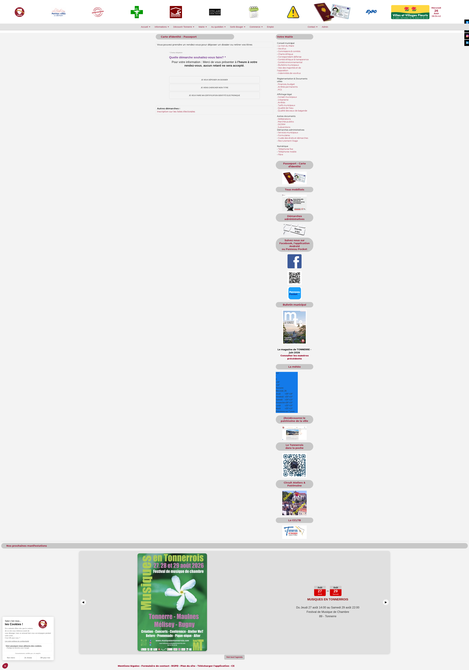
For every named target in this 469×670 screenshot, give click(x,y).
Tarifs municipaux (286, 105)
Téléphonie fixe (285, 149)
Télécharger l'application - (214, 666)
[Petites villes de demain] (58, 12)
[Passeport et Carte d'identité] (294, 178)
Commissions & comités (289, 51)
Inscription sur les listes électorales (176, 111)
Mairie (202, 27)
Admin (325, 27)
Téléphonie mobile (287, 152)
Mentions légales (128, 666)
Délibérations (284, 119)
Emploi (270, 27)
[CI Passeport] (332, 12)
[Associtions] (98, 12)
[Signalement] (293, 12)
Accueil (144, 27)
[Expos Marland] (371, 12)
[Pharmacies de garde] (137, 12)
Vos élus (282, 49)
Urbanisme (283, 100)
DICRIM (281, 124)
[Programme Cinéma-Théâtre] (215, 12)
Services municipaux (288, 132)
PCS (280, 90)
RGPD (174, 666)
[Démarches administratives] (294, 229)
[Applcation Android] (295, 278)
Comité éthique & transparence (293, 59)
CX (232, 666)
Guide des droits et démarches (293, 138)
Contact (311, 27)
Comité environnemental (289, 62)
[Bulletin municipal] (294, 327)
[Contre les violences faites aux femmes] (294, 203)
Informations (161, 27)
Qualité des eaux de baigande (292, 111)
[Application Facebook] (295, 261)
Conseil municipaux (287, 97)
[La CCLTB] (294, 532)
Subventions (284, 127)
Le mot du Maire (286, 46)
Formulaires (284, 135)
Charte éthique (285, 54)
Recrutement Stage (288, 141)
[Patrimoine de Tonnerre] (294, 433)
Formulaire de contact (155, 666)
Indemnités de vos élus (289, 73)
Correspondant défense (289, 57)
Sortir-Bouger (236, 27)
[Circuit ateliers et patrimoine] (294, 503)
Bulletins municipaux (288, 65)
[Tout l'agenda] (254, 12)
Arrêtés (281, 102)
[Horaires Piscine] (176, 12)
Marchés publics (286, 122)
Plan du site (188, 666)
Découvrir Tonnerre (182, 27)
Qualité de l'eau (285, 108)
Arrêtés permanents (288, 87)
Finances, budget (286, 84)
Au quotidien (217, 27)
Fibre (280, 154)
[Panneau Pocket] (295, 293)
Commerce (255, 27)
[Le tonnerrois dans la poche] (294, 465)
